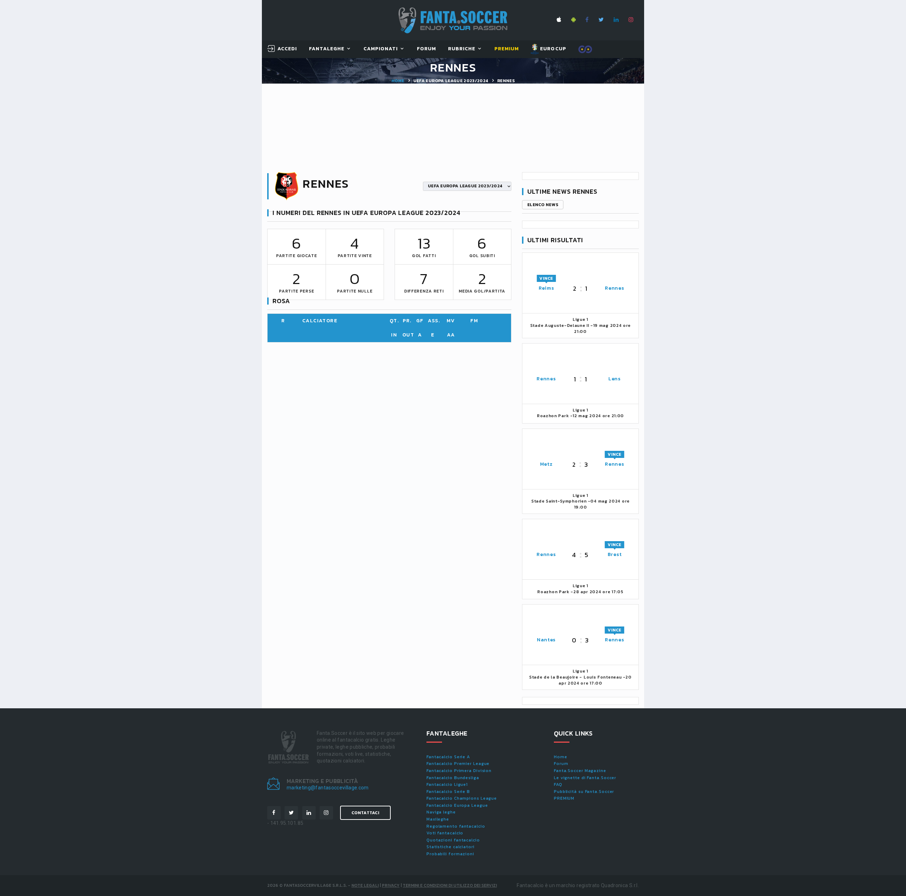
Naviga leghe (441, 812)
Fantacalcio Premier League (457, 763)
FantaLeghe (327, 49)
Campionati (380, 49)
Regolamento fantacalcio (455, 826)
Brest (615, 554)
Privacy (391, 885)
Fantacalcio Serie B (448, 791)
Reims (546, 288)
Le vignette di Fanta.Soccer (585, 778)
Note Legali (365, 885)
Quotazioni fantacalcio (453, 840)
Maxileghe (437, 819)
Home (397, 81)
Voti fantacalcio (444, 833)
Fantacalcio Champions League (461, 798)
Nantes (546, 639)
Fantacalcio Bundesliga (452, 778)
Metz (546, 464)
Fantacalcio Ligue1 (447, 784)
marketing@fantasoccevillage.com (328, 787)
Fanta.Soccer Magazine (580, 770)
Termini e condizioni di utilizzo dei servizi (450, 885)
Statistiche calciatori (450, 847)
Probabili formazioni (450, 854)
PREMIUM (564, 798)
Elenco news (542, 205)
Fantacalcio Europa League (457, 805)
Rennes (614, 288)
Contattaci (365, 813)
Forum (426, 49)
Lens (614, 378)
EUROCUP (552, 48)
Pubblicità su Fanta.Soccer (584, 791)
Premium (506, 49)
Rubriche (461, 49)
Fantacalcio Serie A (448, 757)
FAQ (558, 784)
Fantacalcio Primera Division (459, 770)
